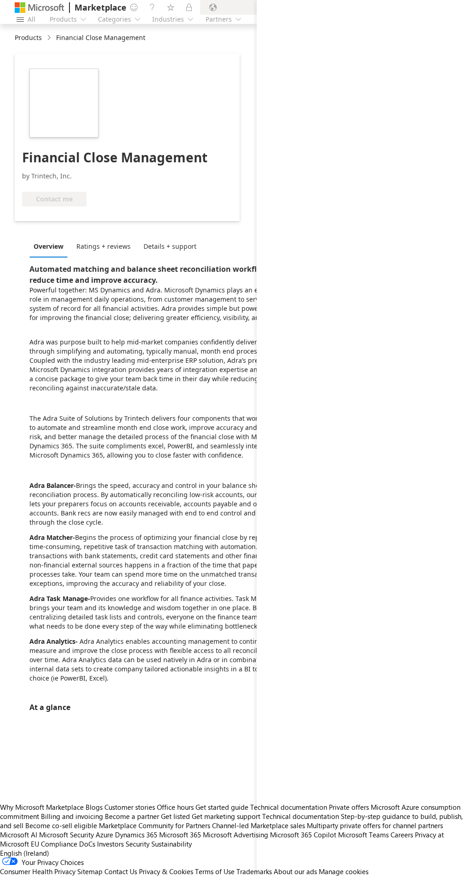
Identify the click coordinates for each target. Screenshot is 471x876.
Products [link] (28, 37)
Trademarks (254, 871)
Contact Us (120, 871)
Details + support (170, 246)
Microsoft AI (18, 834)
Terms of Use (215, 871)
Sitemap (90, 871)
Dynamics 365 (136, 834)
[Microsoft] (39, 7)
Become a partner (132, 816)
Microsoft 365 (180, 834)
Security (137, 843)
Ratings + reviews (103, 246)
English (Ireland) (24, 853)
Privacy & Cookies (166, 871)
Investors (110, 843)
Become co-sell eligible (61, 825)
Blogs (94, 807)
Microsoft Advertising (235, 834)
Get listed (175, 816)
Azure (104, 834)
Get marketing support (226, 816)
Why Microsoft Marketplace (42, 807)
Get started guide (221, 807)
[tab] (50, 246)
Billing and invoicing (72, 816)
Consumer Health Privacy (37, 871)
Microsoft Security (66, 834)
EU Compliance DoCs (63, 843)
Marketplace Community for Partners (154, 825)
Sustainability (171, 843)
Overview (48, 246)
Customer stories (129, 807)
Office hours (175, 807)
